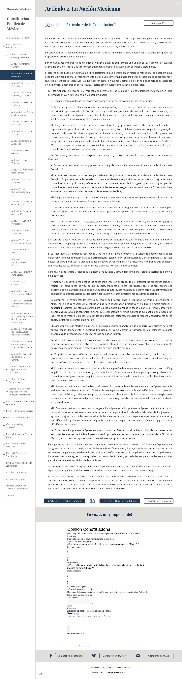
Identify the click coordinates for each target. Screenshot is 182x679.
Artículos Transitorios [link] (16, 472)
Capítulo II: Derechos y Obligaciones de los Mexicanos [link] (19, 369)
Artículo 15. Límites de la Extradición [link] (21, 203)
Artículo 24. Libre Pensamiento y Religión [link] (22, 292)
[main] (109, 8)
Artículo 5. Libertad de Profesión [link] (21, 104)
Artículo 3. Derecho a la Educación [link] (22, 84)
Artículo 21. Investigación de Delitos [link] (19, 262)
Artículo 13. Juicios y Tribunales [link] (20, 181)
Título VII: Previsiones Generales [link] (16, 445)
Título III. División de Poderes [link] (19, 410)
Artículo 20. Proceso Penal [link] (20, 251)
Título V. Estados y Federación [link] (14, 426)
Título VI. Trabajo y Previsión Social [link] (19, 435)
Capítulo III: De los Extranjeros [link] (17, 381)
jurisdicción (92, 221)
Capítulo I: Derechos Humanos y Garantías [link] (19, 56)
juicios (166, 221)
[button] (178, 4)
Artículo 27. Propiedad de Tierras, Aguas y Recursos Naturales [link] (21, 331)
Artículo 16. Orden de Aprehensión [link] (21, 212)
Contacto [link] (10, 495)
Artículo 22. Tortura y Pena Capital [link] (21, 273)
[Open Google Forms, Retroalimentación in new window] (146, 529)
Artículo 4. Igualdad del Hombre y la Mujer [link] (22, 94)
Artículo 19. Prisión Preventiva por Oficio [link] (21, 241)
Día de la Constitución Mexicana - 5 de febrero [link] (17, 487)
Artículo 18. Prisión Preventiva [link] (20, 232)
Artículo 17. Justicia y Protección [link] (21, 222)
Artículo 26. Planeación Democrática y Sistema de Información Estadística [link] (22, 317)
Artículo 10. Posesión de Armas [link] (21, 152)
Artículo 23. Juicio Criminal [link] (19, 283)
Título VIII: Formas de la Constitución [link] (17, 454)
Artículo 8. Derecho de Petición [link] (21, 133)
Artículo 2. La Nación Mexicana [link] (22, 75)
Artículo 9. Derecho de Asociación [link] (21, 142)
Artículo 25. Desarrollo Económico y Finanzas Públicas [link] (21, 303)
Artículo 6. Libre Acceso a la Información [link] (22, 113)
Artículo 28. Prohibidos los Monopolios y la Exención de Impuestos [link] (22, 344)
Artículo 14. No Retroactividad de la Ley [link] (20, 191)
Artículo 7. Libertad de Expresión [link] (21, 123)
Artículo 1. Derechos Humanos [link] (20, 65)
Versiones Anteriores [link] (15, 479)
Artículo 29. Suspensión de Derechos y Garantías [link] (22, 357)
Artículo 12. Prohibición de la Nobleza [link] (22, 171)
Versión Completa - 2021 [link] (17, 37)
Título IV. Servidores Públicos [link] (19, 417)
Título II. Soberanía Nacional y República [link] (20, 403)
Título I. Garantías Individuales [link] (14, 46)
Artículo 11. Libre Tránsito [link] (19, 161)
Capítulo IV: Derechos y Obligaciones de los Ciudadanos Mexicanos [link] (19, 391)
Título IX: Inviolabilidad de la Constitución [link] (19, 464)
